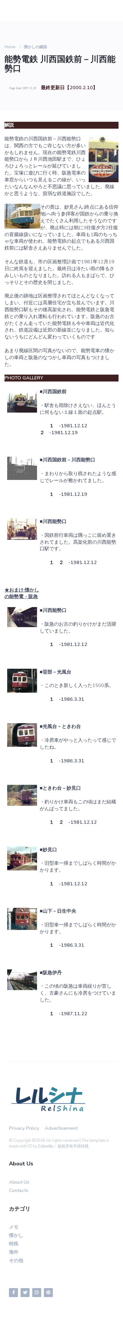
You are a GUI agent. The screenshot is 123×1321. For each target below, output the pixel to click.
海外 (14, 1252)
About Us (19, 1182)
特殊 (14, 1244)
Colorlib (45, 1146)
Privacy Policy (24, 1128)
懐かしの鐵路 (35, 47)
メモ (14, 1227)
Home (10, 47)
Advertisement (61, 1128)
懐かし (16, 1235)
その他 (16, 1260)
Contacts (18, 1190)
